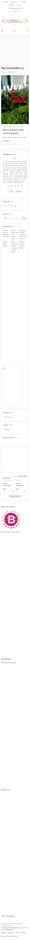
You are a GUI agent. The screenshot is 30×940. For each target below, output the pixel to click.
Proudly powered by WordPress (10, 928)
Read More (6, 140)
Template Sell (9, 930)
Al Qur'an (5, 126)
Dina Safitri (13, 144)
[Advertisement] (15, 49)
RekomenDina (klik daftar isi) (15, 8)
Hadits (18, 126)
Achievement (14, 2)
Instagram (4, 932)
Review (22, 126)
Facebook (11, 932)
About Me (5, 2)
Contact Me (23, 2)
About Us (18, 5)
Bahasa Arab (12, 126)
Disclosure (11, 5)
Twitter (17, 932)
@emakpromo (11, 916)
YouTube (23, 932)
